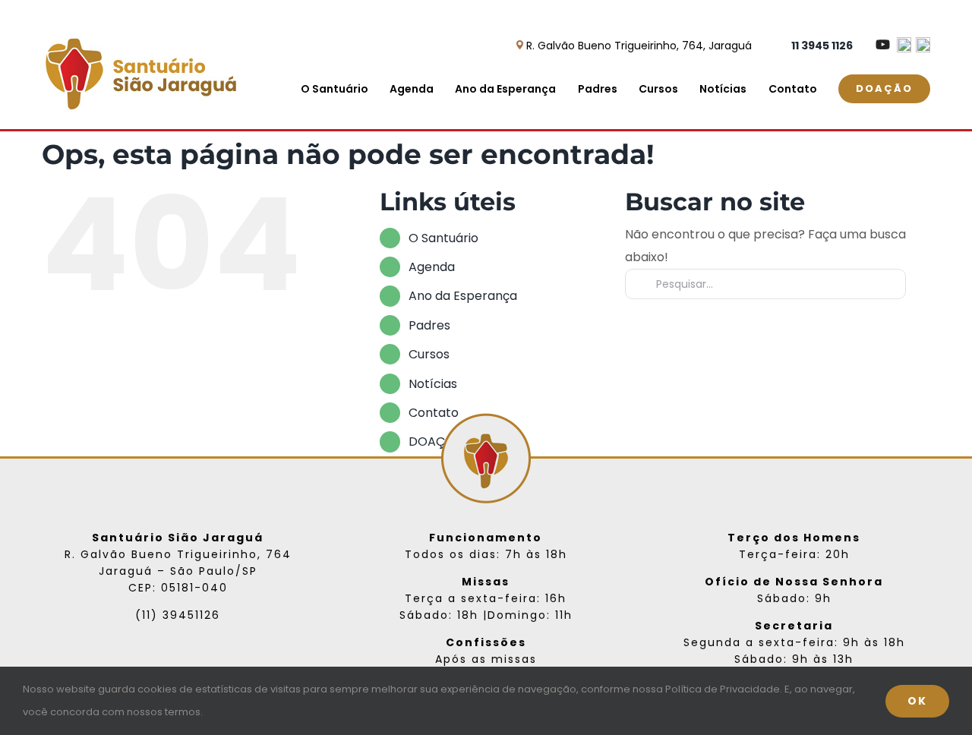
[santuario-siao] (139, 33)
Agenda (432, 267)
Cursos (429, 354)
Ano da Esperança (463, 295)
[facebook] (153, 655)
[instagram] (177, 655)
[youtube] (202, 655)
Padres (429, 325)
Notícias (433, 384)
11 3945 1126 (822, 45)
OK (917, 700)
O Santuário (443, 238)
